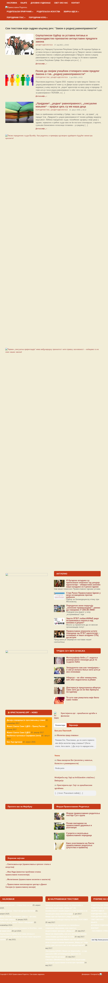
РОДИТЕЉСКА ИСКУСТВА (48, 12)
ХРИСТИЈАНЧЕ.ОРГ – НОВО (24, 712)
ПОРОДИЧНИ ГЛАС (16, 17)
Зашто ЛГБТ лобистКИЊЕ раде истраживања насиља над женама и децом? (82, 620)
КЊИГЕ (24, 3)
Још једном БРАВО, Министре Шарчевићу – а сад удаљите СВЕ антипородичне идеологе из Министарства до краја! (66, 954)
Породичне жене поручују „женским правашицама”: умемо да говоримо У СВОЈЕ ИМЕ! (83, 607)
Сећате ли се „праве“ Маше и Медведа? (17, 922)
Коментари (60, 725)
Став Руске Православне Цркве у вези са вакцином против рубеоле (83, 595)
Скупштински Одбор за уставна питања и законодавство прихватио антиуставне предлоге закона (66, 38)
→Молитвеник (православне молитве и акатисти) (27, 879)
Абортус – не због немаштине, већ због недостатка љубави (81, 678)
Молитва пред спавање (67, 735)
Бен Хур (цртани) (14, 742)
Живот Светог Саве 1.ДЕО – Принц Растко (26, 726)
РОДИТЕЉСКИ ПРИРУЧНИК (20, 12)
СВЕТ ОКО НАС (61, 3)
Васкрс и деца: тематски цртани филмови (17, 911)
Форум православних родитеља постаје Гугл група (83, 814)
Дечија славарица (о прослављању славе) (26, 720)
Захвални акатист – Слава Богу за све (16, 905)
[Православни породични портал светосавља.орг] (16, 7)
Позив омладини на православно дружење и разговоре (79, 825)
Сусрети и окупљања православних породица (79, 834)
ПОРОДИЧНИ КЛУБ (38, 17)
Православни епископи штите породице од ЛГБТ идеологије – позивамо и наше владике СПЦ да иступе (83, 634)
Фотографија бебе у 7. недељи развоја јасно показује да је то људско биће (82, 659)
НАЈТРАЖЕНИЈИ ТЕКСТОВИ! (64, 899)
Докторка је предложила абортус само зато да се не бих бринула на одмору (83, 689)
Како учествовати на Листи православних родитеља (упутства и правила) (80, 845)
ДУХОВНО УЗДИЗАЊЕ (41, 3)
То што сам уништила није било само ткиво (82, 698)
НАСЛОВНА (12, 3)
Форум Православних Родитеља (72, 806)
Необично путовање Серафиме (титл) (24, 736)
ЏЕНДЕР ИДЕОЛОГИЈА (44, 45)
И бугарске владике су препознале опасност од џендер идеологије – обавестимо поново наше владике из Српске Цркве (83, 583)
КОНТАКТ (75, 3)
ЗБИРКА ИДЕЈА (71, 12)
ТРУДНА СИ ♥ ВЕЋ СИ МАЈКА (70, 651)
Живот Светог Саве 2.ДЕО (18, 732)
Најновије (73, 725)
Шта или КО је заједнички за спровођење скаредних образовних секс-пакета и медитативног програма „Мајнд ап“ (62, 928)
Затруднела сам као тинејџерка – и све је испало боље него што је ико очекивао (83, 669)
